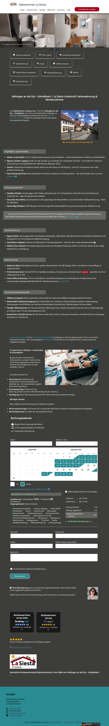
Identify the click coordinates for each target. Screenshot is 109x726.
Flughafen (48, 339)
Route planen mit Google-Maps (78, 142)
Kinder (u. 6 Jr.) (61, 440)
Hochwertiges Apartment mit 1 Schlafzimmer (29, 489)
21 (57, 470)
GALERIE (42, 10)
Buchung (79, 722)
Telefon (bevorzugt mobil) (65, 542)
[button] (50, 49)
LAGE (68, 10)
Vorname (14, 532)
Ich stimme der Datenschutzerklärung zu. (30, 569)
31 (14, 478)
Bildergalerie (70, 216)
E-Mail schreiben (16, 715)
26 (88, 470)
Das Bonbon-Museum (41, 337)
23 (70, 470)
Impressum (69, 722)
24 (76, 470)
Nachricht (14, 552)
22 (64, 470)
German (88, 724)
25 (82, 470)
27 (94, 470)
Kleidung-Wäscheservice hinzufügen (82, 492)
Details (63, 281)
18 (82, 465)
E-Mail (12, 542)
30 (50, 474)
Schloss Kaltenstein (18, 337)
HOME (22, 10)
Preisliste (11, 176)
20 (94, 465)
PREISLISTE (51, 10)
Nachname (59, 532)
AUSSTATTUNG (32, 10)
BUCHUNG (61, 10)
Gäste (12, 440)
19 (88, 465)
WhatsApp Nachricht (17, 713)
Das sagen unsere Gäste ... (22, 647)
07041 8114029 (15, 708)
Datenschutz (57, 722)
